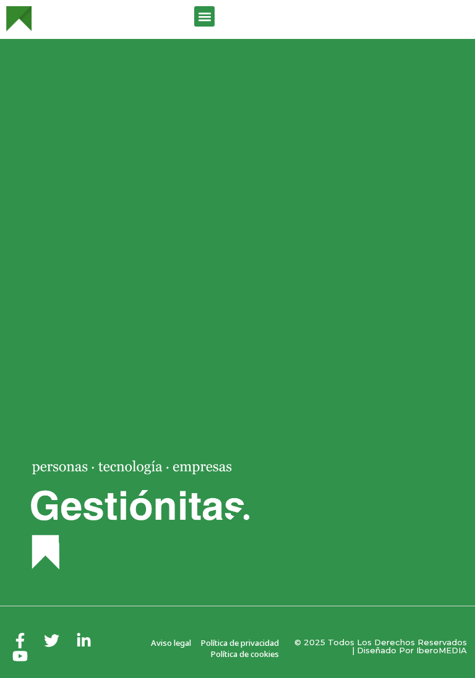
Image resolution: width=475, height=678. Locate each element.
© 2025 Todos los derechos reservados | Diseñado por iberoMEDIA (380, 646)
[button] (204, 16)
